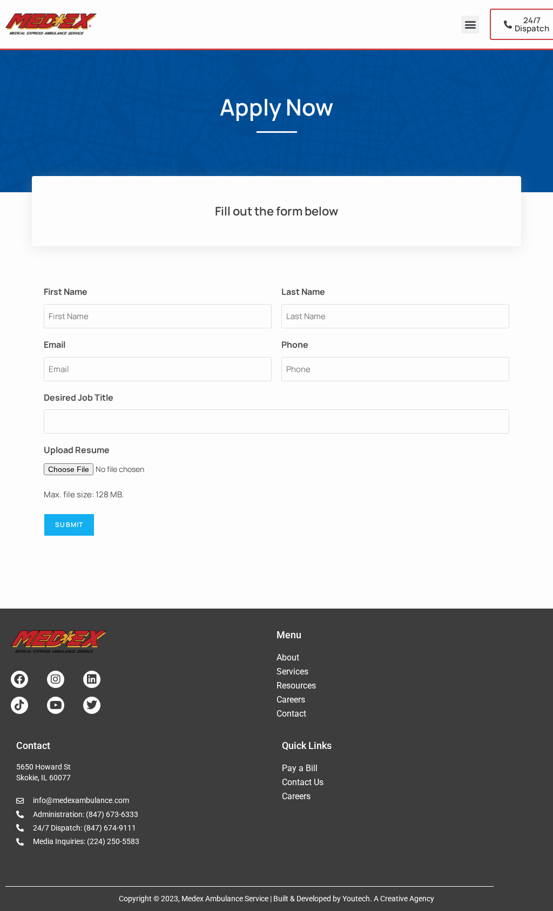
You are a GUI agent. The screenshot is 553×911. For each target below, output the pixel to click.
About (287, 657)
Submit (69, 524)
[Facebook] (19, 679)
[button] (470, 24)
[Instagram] (55, 679)
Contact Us (302, 782)
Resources (296, 685)
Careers (290, 699)
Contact (291, 713)
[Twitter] (91, 705)
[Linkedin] (91, 679)
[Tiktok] (19, 705)
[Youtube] (55, 705)
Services (292, 671)
